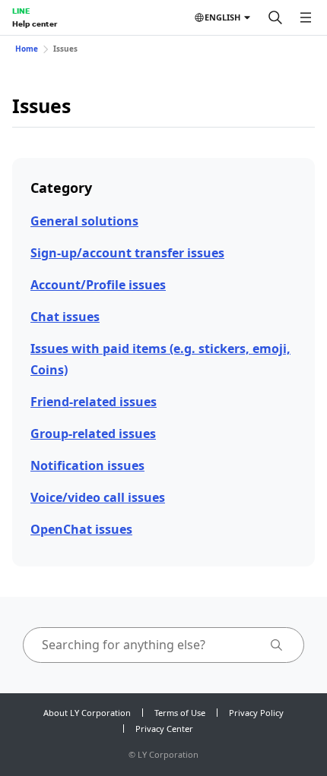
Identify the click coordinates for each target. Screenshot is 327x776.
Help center (34, 23)
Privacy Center (164, 728)
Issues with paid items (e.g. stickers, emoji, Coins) (160, 358)
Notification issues (87, 465)
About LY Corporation (87, 712)
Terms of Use (179, 712)
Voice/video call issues (97, 497)
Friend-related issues (93, 401)
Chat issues (65, 316)
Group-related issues (93, 433)
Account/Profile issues (98, 284)
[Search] (275, 17)
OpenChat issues (81, 529)
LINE (21, 10)
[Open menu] (305, 17)
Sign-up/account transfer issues (127, 252)
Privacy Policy (256, 712)
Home (26, 48)
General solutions (84, 221)
